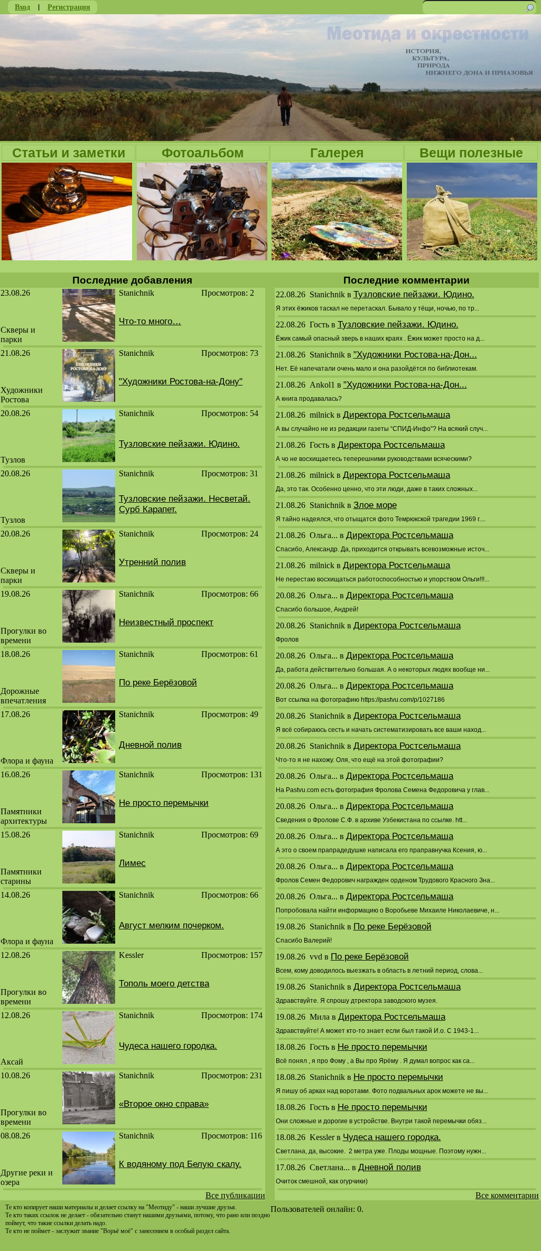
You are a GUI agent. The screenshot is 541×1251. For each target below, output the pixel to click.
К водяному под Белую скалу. (180, 1164)
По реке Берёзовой (158, 683)
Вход (22, 6)
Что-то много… (150, 321)
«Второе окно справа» (164, 1104)
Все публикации (235, 1195)
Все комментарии (507, 1195)
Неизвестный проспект (166, 622)
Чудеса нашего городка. (168, 1046)
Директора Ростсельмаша (396, 415)
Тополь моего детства (164, 984)
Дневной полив (150, 745)
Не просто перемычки (164, 803)
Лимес (132, 863)
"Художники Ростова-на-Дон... (415, 355)
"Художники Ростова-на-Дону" (180, 382)
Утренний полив (152, 562)
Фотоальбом (203, 152)
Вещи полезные (471, 152)
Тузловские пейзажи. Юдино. (179, 444)
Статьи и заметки (68, 152)
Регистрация (69, 6)
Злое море (375, 505)
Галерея (337, 152)
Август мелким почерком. (171, 925)
